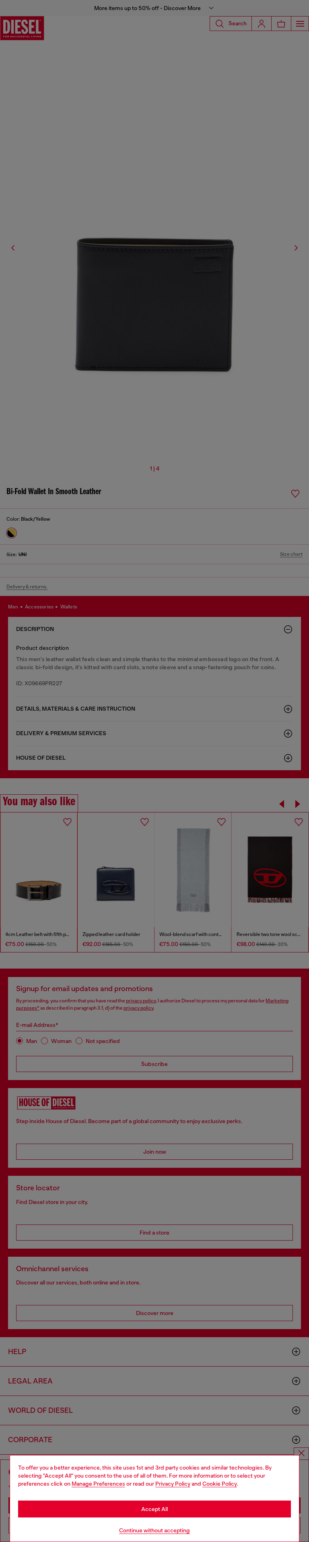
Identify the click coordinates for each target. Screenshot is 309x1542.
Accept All (154, 1509)
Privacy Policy (172, 1483)
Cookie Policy (219, 1483)
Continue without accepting (154, 1530)
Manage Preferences (98, 1483)
